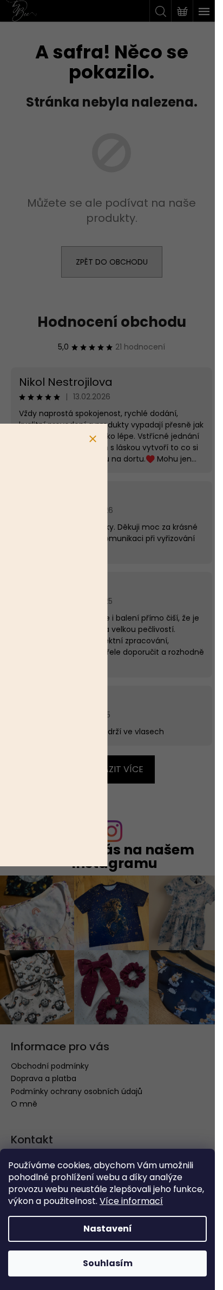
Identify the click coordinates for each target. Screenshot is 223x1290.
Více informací (131, 1201)
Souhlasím (108, 1263)
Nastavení (107, 1228)
